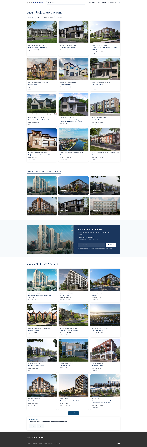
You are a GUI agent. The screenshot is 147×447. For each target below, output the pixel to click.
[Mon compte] (119, 3)
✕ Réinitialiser (60, 17)
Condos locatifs (112, 2)
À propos (40, 443)
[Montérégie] (73, 185)
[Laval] (42, 206)
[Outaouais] (105, 206)
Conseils (45, 443)
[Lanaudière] (73, 206)
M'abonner (111, 245)
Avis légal (50, 443)
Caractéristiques (48, 17)
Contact (29, 443)
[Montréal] (42, 185)
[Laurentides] (105, 185)
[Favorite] (54, 23)
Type (38, 17)
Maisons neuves (101, 2)
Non (40, 426)
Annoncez (34, 443)
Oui (33, 426)
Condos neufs (91, 2)
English (118, 443)
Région (30, 17)
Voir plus (73, 413)
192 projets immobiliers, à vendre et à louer (44, 171)
